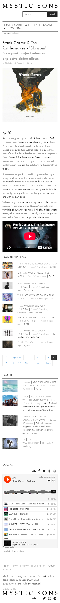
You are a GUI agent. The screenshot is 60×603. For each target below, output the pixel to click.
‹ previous (17, 357)
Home (5, 565)
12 (19, 363)
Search (52, 14)
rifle (14, 588)
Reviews (7, 33)
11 (12, 363)
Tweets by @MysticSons (13, 550)
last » (48, 363)
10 (5, 363)
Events (51, 565)
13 (26, 363)
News (15, 565)
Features (36, 565)
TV (44, 565)
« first (7, 357)
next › (39, 363)
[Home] (30, 5)
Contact (8, 569)
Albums (15, 33)
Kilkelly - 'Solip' (27, 342)
